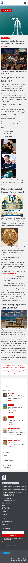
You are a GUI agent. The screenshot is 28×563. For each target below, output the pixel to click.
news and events (7, 462)
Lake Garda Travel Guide (8, 460)
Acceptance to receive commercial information (13, 542)
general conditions (7, 539)
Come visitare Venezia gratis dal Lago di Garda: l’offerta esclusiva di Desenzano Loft (14, 372)
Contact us (4, 514)
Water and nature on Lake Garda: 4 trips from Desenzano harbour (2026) (16, 409)
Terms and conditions (7, 521)
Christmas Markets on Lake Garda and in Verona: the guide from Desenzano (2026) (16, 397)
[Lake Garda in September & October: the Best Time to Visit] (5, 442)
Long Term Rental (6, 508)
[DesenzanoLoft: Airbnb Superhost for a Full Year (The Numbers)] (5, 418)
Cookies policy (5, 522)
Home (3, 505)
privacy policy (19, 538)
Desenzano (5, 455)
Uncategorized (6, 467)
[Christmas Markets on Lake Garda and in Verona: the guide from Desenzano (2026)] (5, 395)
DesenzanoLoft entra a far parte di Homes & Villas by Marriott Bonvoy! (14, 366)
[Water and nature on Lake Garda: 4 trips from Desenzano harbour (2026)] (5, 406)
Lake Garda (5, 458)
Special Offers (5, 510)
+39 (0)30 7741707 (8, 498)
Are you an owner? (6, 513)
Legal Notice (5, 524)
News (3, 516)
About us (4, 511)
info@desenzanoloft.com (9, 500)
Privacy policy (5, 525)
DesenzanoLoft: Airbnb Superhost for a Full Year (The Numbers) (15, 420)
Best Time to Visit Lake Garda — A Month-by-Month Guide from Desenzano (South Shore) (16, 432)
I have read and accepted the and (13, 539)
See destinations (6, 10)
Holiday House (5, 507)
